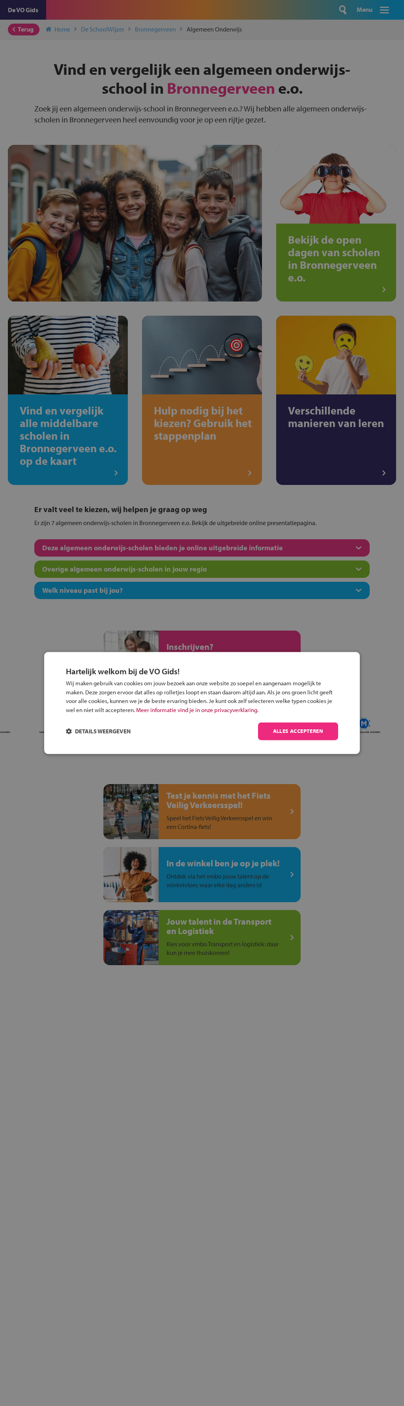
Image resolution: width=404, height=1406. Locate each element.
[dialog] (202, 703)
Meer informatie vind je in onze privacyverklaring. (197, 710)
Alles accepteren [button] (298, 731)
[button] (98, 731)
